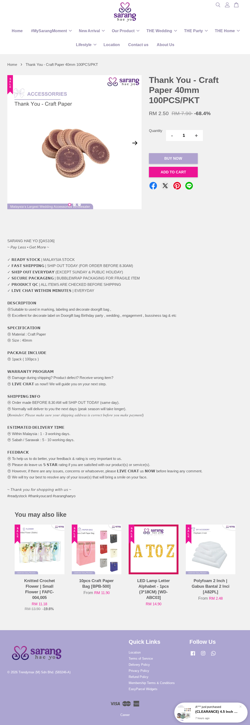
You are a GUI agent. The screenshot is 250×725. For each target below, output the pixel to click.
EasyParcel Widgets (143, 689)
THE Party (193, 31)
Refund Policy (138, 677)
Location (112, 45)
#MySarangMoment (49, 31)
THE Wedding (159, 31)
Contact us (138, 45)
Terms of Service (141, 658)
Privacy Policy (139, 671)
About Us (165, 45)
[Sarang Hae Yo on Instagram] (203, 655)
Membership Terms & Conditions (152, 683)
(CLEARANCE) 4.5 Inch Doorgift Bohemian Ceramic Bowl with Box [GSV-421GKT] (216, 712)
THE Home (225, 31)
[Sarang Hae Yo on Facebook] (192, 655)
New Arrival (89, 31)
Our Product (123, 31)
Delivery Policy (139, 664)
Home (17, 31)
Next (135, 143)
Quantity (155, 131)
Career (125, 715)
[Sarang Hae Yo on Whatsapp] (213, 655)
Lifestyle (84, 45)
